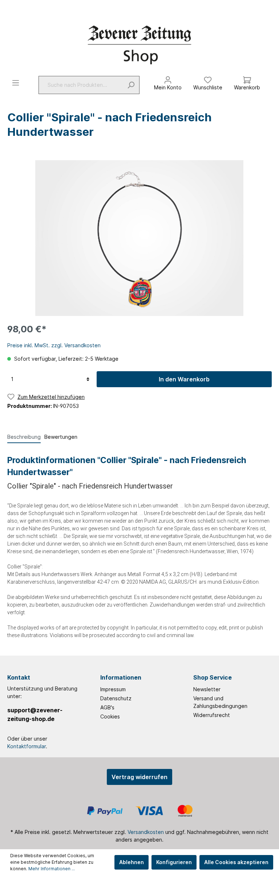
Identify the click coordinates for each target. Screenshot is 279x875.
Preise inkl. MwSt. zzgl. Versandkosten (54, 345)
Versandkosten (146, 832)
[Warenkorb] (247, 78)
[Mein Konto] (167, 78)
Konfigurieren (174, 862)
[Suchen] (131, 85)
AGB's (107, 707)
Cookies (110, 716)
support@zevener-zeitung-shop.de (34, 714)
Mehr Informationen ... (51, 868)
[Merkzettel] (207, 78)
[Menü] (15, 83)
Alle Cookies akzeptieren (236, 862)
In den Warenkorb (184, 379)
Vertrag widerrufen (139, 777)
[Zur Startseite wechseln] (139, 44)
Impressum (113, 689)
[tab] (24, 436)
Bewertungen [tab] (60, 437)
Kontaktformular (26, 746)
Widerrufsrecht (211, 715)
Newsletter (207, 689)
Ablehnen (131, 862)
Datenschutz (116, 698)
